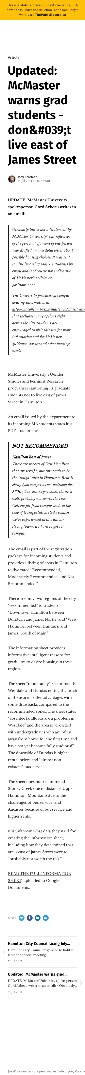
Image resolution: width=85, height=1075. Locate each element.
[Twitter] (22, 918)
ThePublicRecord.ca (50, 15)
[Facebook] (30, 918)
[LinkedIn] (38, 918)
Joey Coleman (27, 177)
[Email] (46, 918)
